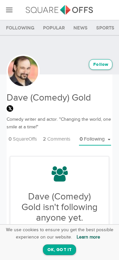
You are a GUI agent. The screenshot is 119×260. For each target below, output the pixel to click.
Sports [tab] (105, 28)
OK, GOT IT (59, 250)
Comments (56, 139)
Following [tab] (20, 28)
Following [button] (93, 139)
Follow (100, 65)
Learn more (88, 237)
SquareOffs (23, 139)
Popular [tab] (54, 28)
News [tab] (80, 28)
